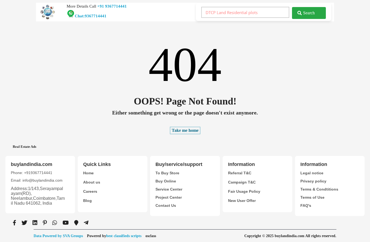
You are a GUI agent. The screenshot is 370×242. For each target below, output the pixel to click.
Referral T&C (239, 173)
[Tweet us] (24, 223)
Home (88, 173)
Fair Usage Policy (244, 191)
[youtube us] (65, 223)
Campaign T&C (242, 182)
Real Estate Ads (24, 147)
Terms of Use (312, 197)
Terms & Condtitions (319, 189)
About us (91, 182)
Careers (90, 191)
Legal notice (311, 173)
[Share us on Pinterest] (44, 223)
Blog (87, 200)
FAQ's (305, 205)
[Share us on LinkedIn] (35, 223)
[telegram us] (86, 223)
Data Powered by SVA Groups (58, 236)
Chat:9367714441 (90, 16)
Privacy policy (313, 181)
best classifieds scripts (123, 236)
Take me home (185, 130)
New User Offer (242, 200)
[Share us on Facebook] (14, 223)
